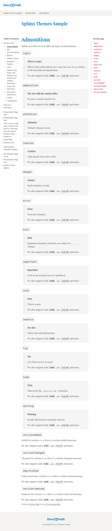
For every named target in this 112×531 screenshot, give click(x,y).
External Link (9, 142)
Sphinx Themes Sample (13, 13)
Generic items (12, 58)
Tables (9, 98)
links (64, 75)
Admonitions (12, 46)
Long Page (8, 139)
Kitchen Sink (30, 13)
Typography (12, 101)
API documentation (52, 504)
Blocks (9, 55)
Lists (9, 67)
